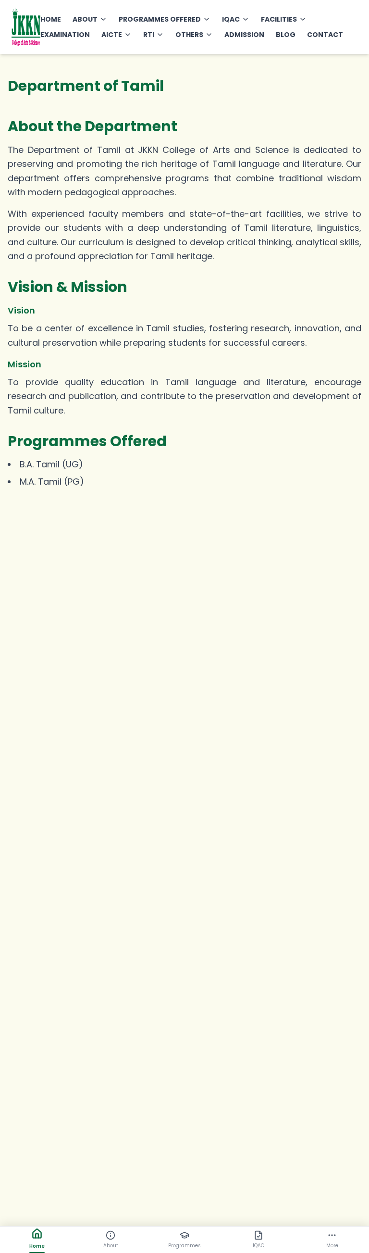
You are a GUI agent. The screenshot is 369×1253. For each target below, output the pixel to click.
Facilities (279, 19)
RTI (148, 34)
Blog (285, 34)
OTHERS (189, 34)
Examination (65, 34)
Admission (244, 34)
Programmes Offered (160, 19)
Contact (325, 34)
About (85, 19)
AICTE (111, 34)
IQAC (231, 19)
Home (50, 19)
